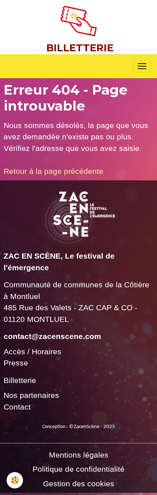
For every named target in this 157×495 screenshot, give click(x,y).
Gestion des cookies (78, 483)
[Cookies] (15, 480)
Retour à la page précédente (53, 171)
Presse (16, 363)
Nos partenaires (31, 395)
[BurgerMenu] (142, 66)
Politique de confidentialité (78, 469)
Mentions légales (78, 455)
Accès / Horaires (32, 351)
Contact (17, 407)
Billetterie (20, 380)
